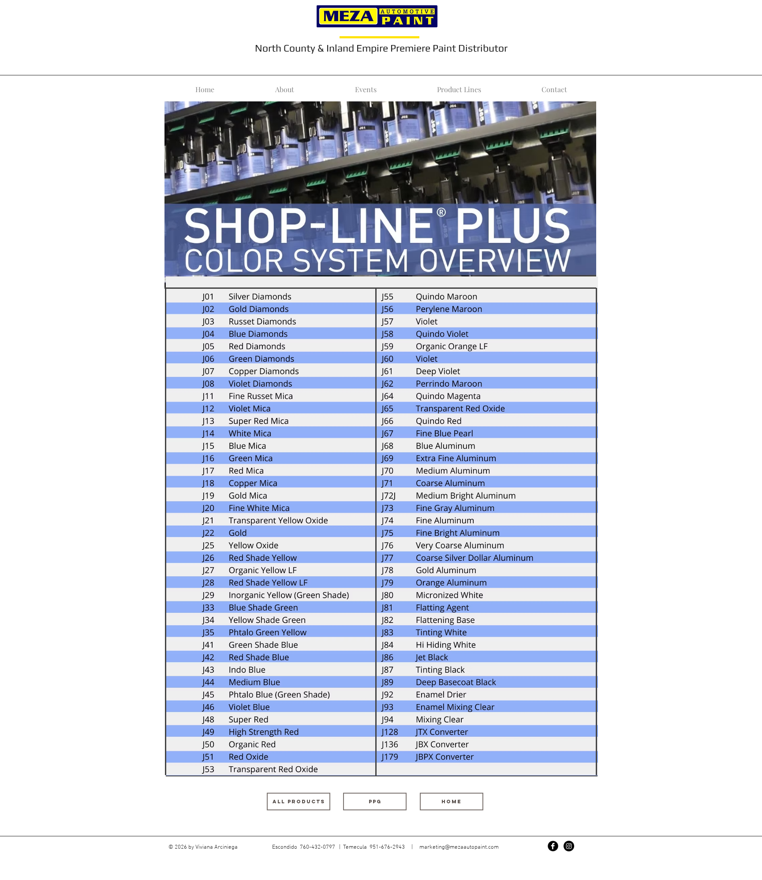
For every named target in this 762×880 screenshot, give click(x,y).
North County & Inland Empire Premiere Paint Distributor (381, 48)
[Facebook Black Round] (553, 846)
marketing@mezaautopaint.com (459, 847)
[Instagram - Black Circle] (569, 846)
